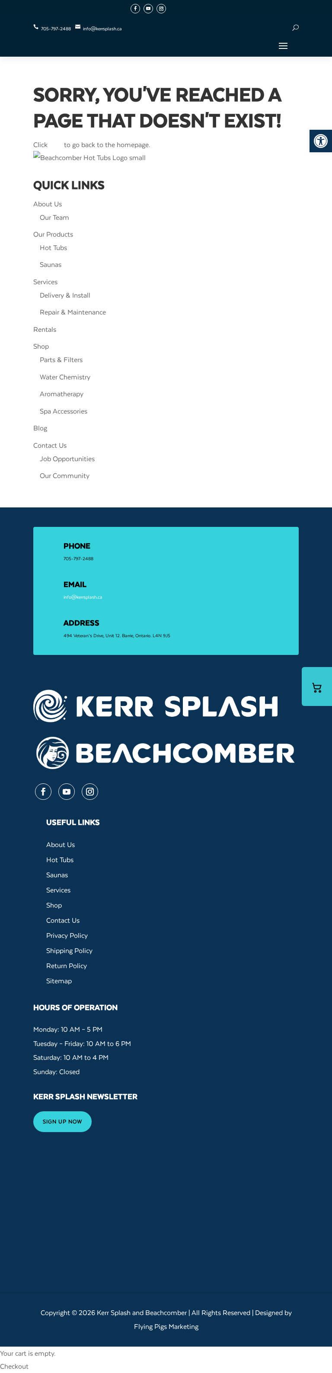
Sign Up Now (62, 1121)
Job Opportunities (67, 458)
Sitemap (59, 981)
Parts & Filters (61, 359)
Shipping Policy (69, 950)
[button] (321, 141)
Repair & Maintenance (73, 312)
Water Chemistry (65, 377)
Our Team (54, 217)
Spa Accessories (63, 411)
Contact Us (50, 445)
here (55, 144)
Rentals (44, 329)
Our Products (53, 234)
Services (45, 282)
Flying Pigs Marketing (166, 1326)
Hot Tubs (53, 247)
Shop (41, 346)
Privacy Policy (67, 935)
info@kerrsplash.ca (102, 28)
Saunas (50, 264)
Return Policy (66, 965)
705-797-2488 (56, 28)
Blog (40, 428)
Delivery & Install (65, 295)
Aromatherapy (61, 394)
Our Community (64, 475)
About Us (47, 204)
